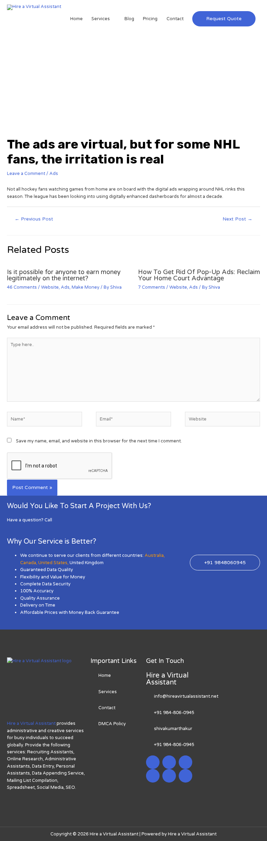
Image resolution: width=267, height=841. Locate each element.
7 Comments (151, 287)
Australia (154, 555)
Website (50, 287)
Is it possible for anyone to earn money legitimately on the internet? (64, 275)
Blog (129, 19)
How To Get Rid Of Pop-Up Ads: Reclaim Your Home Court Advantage (199, 275)
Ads (53, 173)
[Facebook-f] (153, 762)
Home (76, 19)
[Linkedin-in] (185, 762)
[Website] (222, 421)
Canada (28, 563)
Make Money (85, 287)
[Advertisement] (133, 84)
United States (52, 563)
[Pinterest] (169, 776)
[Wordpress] (153, 776)
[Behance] (185, 776)
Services (100, 19)
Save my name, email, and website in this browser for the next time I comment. (99, 441)
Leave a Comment (26, 173)
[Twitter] (169, 762)
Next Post (237, 219)
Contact (175, 19)
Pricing (150, 19)
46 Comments (22, 287)
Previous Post (34, 219)
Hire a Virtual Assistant (31, 723)
